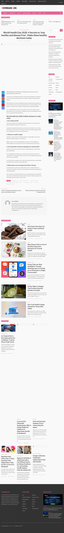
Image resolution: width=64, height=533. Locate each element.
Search (61, 2)
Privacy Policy (24, 1)
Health (19, 13)
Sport (39, 13)
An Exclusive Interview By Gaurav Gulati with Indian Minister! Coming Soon (38, 23)
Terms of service (32, 1)
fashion (57, 83)
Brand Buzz (27, 443)
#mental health (34, 180)
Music (57, 87)
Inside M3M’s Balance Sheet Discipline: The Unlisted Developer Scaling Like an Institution (58, 135)
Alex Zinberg (27, 40)
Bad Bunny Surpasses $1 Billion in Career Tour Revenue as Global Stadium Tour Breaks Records (56, 61)
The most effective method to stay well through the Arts (35, 191)
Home (2, 1)
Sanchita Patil (11, 476)
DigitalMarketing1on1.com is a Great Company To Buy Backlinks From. (8, 23)
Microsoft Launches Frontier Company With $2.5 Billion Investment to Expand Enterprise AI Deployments (58, 124)
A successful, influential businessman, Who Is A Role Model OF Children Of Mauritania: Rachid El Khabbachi (24, 427)
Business (5, 13)
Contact (13, 1)
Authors (18, 1)
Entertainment (26, 13)
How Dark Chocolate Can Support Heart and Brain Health (36, 228)
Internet (57, 85)
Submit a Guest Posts (42, 1)
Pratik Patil (27, 481)
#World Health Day (28, 182)
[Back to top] (61, 530)
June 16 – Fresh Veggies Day (55, 21)
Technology (12, 13)
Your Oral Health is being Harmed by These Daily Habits (36, 306)
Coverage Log (11, 525)
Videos (50, 94)
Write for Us (3, 3)
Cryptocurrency (59, 79)
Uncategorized (26, 29)
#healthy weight (24, 180)
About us (7, 1)
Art (44, 13)
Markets (50, 87)
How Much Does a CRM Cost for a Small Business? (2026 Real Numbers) (56, 41)
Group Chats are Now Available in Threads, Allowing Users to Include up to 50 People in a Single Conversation (36, 268)
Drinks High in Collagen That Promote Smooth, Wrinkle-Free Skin (36, 288)
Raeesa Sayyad (39, 238)
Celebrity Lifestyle (26, 497)
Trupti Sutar (42, 474)
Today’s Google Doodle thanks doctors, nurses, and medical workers (11, 191)
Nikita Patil (11, 353)
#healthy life (15, 180)
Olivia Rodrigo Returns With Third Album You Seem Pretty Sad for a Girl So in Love (55, 66)
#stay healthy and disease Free (13, 182)
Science (34, 13)
